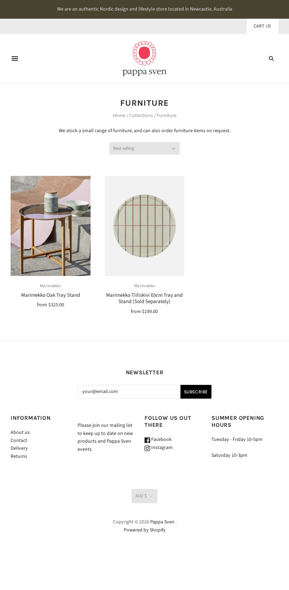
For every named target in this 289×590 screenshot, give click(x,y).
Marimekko (50, 286)
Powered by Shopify (145, 530)
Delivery (19, 448)
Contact (19, 440)
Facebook (161, 439)
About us (20, 432)
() (262, 26)
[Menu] (15, 58)
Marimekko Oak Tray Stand (50, 295)
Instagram (161, 447)
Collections (141, 115)
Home (119, 115)
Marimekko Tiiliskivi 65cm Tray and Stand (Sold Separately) (144, 298)
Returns (19, 456)
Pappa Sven (162, 522)
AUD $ (141, 496)
